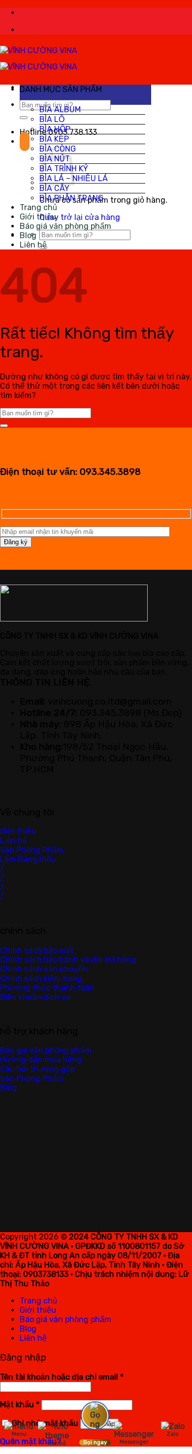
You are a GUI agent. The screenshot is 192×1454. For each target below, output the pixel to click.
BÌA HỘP (54, 129)
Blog (28, 235)
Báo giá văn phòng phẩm (65, 226)
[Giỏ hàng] (25, 141)
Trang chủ (38, 207)
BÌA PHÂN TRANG (71, 198)
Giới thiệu (38, 216)
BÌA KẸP (54, 139)
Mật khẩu (19, 1404)
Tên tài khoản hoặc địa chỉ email (62, 1377)
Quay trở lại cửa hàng (79, 217)
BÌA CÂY (54, 188)
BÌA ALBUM (60, 109)
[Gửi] (24, 117)
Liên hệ (33, 244)
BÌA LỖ (51, 119)
